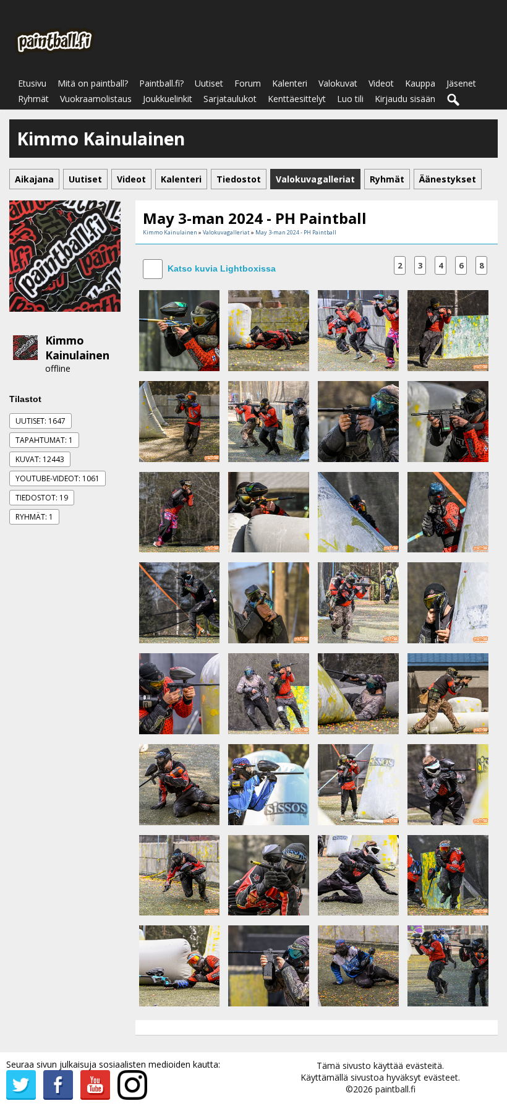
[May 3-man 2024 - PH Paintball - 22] (269, 783)
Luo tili (350, 99)
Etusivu (32, 83)
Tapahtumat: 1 (44, 440)
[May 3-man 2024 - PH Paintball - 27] (358, 874)
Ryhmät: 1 (34, 517)
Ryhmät (33, 99)
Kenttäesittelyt (297, 99)
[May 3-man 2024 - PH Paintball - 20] (448, 692)
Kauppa (420, 83)
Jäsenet (461, 83)
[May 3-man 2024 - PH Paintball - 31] (358, 965)
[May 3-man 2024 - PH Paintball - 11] (358, 511)
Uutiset (209, 83)
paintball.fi (395, 1089)
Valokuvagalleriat (226, 232)
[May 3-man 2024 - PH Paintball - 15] (358, 601)
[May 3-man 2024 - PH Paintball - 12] (448, 511)
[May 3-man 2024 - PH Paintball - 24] (448, 783)
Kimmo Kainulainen (77, 347)
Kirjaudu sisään (405, 99)
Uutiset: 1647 (40, 421)
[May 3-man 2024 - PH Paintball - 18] (269, 692)
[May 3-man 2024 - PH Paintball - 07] (358, 420)
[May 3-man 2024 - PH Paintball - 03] (358, 329)
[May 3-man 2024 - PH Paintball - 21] (179, 783)
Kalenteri (289, 83)
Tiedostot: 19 (41, 497)
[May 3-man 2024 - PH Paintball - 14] (269, 601)
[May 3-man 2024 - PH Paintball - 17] (179, 692)
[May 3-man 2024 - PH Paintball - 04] (448, 329)
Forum (247, 83)
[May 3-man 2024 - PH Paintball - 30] (269, 965)
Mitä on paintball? (93, 83)
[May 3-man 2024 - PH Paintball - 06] (269, 420)
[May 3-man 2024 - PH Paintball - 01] (179, 329)
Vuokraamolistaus (96, 99)
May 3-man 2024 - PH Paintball (295, 232)
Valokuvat (337, 83)
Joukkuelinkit (167, 99)
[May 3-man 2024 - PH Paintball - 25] (179, 874)
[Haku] (454, 100)
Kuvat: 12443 (39, 459)
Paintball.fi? (161, 83)
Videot (381, 83)
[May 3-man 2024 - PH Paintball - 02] (269, 329)
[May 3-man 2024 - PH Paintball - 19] (358, 692)
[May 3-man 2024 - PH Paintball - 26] (269, 874)
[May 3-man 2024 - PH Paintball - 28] (448, 874)
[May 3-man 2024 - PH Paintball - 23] (358, 783)
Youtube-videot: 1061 (57, 478)
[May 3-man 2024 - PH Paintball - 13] (179, 601)
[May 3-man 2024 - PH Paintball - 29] (179, 965)
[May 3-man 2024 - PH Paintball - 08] (448, 420)
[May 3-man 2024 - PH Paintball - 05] (179, 420)
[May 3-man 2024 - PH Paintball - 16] (448, 601)
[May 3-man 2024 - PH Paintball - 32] (448, 965)
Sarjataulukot (230, 99)
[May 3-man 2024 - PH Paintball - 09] (179, 511)
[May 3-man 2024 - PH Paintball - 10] (269, 511)
